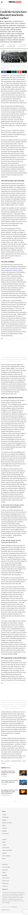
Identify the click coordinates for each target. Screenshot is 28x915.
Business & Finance (7, 822)
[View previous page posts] (12, 801)
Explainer (4, 830)
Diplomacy (5, 864)
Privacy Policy (5, 880)
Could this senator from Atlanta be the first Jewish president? (8, 772)
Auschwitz (7, 760)
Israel (24, 760)
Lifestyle (4, 853)
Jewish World (5, 847)
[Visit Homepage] (15, 2)
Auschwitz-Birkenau (16, 760)
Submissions (5, 883)
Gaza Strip (5, 869)
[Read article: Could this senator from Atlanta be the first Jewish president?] (23, 773)
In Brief (4, 845)
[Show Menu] (2, 2)
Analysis (4, 814)
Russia (3, 763)
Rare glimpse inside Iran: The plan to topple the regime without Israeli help (9, 791)
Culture (4, 825)
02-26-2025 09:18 (11, 46)
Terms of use (5, 878)
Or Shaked (4, 776)
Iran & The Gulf (6, 867)
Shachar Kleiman (6, 795)
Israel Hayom (14, 906)
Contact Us (5, 886)
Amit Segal (4, 784)
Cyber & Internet (6, 855)
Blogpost (4, 820)
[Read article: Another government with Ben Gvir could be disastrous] (23, 782)
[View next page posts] (15, 801)
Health (4, 842)
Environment (5, 833)
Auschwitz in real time (11, 270)
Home (1, 9)
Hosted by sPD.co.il (5, 909)
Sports (4, 858)
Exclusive (4, 828)
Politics (4, 872)
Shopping (4, 875)
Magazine (6, 9)
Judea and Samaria (7, 850)
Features (4, 839)
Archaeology (5, 817)
